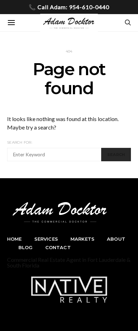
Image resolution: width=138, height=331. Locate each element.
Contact (58, 247)
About (116, 239)
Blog (25, 247)
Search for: (19, 142)
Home (14, 239)
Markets (82, 239)
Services (46, 239)
